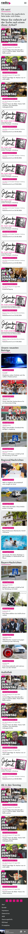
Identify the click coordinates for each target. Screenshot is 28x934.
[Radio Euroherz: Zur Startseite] (12, 2)
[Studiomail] (17, 901)
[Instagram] (14, 901)
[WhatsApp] (7, 901)
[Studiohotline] (21, 901)
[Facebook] (10, 901)
